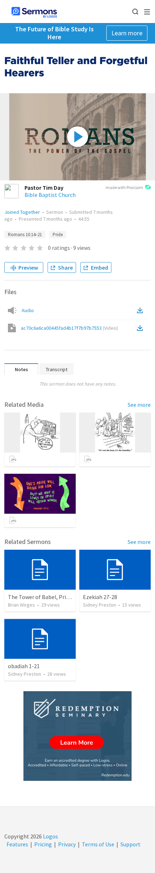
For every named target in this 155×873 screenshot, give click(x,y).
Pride (58, 234)
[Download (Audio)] (141, 310)
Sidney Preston (99, 605)
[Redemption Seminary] (77, 736)
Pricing (43, 844)
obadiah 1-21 (24, 666)
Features (17, 844)
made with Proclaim (124, 187)
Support (130, 844)
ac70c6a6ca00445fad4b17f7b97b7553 (69, 328)
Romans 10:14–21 (25, 234)
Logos (50, 836)
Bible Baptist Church (50, 194)
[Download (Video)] (141, 328)
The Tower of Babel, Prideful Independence (61, 596)
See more (139, 404)
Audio (28, 310)
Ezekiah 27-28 (100, 596)
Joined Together (22, 212)
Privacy (67, 844)
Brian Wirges (21, 605)
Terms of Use (98, 844)
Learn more (126, 33)
